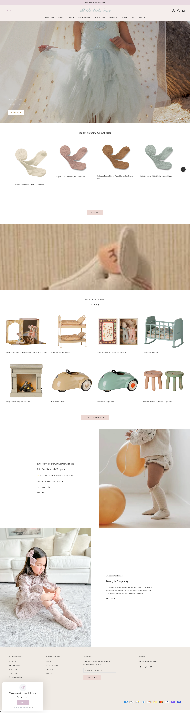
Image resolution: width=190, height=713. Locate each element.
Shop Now (16, 112)
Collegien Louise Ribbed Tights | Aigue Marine (156, 176)
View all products (95, 417)
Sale (132, 17)
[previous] (6, 169)
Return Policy (13, 669)
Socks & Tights (99, 17)
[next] (183, 169)
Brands (60, 17)
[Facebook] (140, 666)
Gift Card (49, 673)
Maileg (124, 17)
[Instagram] (145, 666)
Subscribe (92, 677)
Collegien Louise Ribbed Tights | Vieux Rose (70, 177)
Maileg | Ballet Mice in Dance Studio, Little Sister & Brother (26, 352)
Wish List (142, 17)
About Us (12, 661)
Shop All (95, 212)
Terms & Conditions (16, 677)
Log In (48, 661)
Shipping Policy (14, 665)
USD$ (7, 10)
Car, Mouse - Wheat (58, 401)
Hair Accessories (84, 17)
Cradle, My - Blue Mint (151, 352)
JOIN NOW (41, 492)
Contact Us (13, 673)
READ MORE (111, 598)
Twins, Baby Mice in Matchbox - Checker (111, 352)
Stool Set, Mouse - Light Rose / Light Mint (157, 401)
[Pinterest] (151, 666)
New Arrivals (49, 17)
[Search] (178, 10)
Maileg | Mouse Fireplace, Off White (17, 401)
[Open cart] (183, 10)
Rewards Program (52, 665)
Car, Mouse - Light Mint (105, 401)
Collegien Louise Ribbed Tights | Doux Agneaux (28, 184)
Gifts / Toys (113, 17)
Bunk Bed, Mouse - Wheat (60, 352)
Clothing (71, 17)
